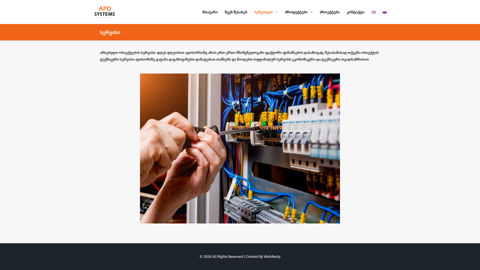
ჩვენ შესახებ (236, 12)
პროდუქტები (296, 12)
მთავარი (210, 12)
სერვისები (263, 12)
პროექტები (330, 12)
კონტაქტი (355, 12)
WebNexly (272, 256)
